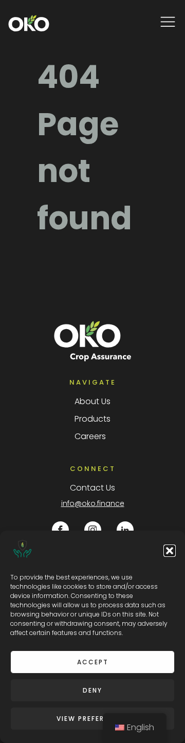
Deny (92, 690)
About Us (92, 401)
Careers (90, 436)
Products (92, 419)
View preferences (92, 718)
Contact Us (92, 488)
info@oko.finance (92, 503)
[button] (169, 551)
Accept (92, 662)
